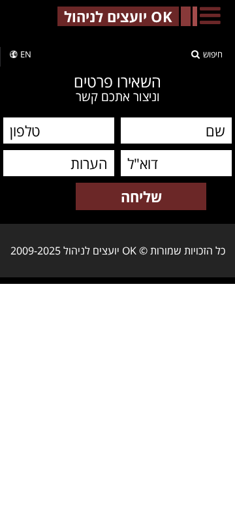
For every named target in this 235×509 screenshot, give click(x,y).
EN (25, 54)
